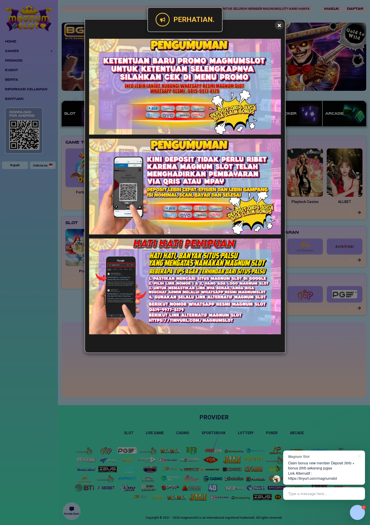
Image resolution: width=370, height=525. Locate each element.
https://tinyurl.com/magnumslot (312, 478)
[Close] (279, 25)
